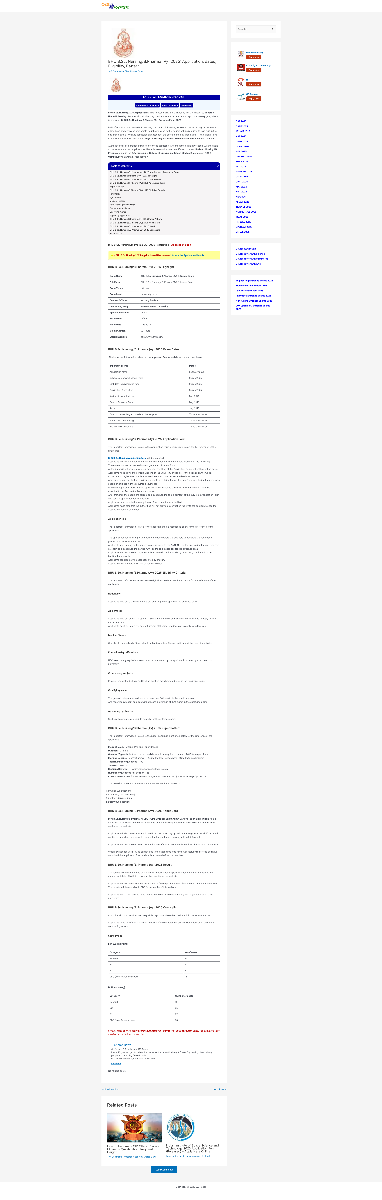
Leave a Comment (175, 1156)
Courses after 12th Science (250, 253)
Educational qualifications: (122, 204)
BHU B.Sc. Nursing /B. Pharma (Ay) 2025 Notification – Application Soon (144, 172)
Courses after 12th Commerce (252, 258)
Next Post (220, 1089)
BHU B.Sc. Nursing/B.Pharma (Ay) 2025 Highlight (133, 176)
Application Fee (117, 186)
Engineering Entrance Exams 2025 (254, 280)
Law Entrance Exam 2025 (249, 290)
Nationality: (115, 194)
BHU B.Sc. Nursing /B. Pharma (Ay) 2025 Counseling (135, 230)
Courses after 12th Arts (248, 263)
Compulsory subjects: (120, 208)
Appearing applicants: (120, 215)
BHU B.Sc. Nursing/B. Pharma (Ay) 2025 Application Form (137, 183)
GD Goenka (186, 105)
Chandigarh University (147, 105)
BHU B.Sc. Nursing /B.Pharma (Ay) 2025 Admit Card (135, 223)
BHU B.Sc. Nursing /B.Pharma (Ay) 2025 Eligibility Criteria (137, 190)
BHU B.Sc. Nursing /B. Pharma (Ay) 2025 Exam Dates (135, 179)
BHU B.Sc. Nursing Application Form (127, 458)
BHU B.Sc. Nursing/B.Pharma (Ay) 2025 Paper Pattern (136, 219)
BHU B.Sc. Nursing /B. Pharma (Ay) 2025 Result (132, 226)
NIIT (248, 79)
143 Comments (116, 71)
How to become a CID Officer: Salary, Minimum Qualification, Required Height (133, 1149)
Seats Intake (116, 233)
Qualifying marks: (118, 212)
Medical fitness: (117, 201)
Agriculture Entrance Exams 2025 (254, 300)
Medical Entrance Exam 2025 (252, 285)
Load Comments (164, 1169)
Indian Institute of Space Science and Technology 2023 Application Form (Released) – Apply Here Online (192, 1148)
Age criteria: (115, 197)
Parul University (170, 105)
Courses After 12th (246, 248)
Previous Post (110, 1089)
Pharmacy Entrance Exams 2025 (253, 295)
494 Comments (114, 1156)
